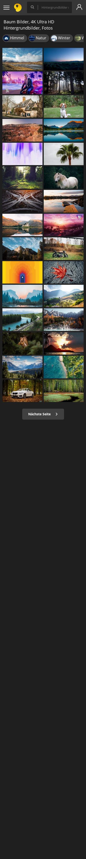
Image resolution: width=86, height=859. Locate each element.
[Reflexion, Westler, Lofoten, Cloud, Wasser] (64, 201)
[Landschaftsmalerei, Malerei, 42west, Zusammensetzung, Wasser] (22, 296)
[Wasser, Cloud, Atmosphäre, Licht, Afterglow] (64, 343)
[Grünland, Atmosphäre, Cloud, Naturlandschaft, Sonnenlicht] (64, 59)
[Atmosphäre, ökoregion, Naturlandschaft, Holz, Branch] (64, 82)
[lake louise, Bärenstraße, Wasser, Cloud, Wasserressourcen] (22, 319)
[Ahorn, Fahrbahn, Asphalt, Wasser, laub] (64, 272)
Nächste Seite (40, 414)
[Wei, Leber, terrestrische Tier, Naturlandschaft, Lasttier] (64, 177)
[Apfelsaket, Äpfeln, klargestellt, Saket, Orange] (22, 272)
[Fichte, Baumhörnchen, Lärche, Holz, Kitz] (22, 343)
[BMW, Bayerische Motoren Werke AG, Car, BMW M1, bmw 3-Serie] (22, 391)
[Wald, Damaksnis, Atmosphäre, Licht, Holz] (22, 177)
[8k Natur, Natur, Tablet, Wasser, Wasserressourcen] (64, 130)
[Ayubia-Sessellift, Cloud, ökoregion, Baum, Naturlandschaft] (22, 367)
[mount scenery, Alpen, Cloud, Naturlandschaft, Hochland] (22, 248)
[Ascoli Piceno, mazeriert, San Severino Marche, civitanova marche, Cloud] (64, 296)
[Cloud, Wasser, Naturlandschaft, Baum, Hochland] (22, 59)
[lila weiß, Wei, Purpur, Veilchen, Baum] (22, 154)
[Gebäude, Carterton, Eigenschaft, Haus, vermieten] (22, 106)
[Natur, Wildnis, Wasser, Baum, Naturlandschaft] (64, 391)
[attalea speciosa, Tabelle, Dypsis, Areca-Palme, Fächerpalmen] (64, 154)
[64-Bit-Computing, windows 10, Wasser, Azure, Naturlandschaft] (64, 367)
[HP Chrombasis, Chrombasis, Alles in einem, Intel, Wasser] (64, 319)
